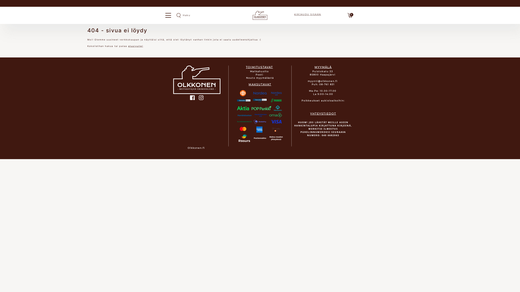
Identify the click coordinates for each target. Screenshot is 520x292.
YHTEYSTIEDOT (323, 113)
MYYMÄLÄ (323, 67)
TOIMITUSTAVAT (259, 67)
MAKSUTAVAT (260, 84)
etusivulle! (135, 46)
